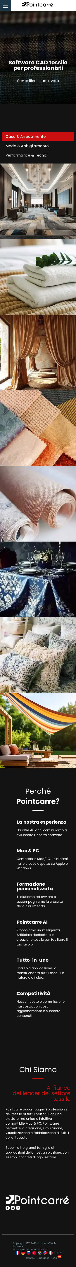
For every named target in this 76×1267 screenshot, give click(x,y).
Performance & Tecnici (27, 155)
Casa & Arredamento (26, 136)
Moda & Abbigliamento (27, 145)
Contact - (32, 1258)
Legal (54, 1258)
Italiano (58, 1252)
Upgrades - (44, 1258)
